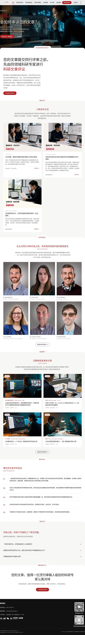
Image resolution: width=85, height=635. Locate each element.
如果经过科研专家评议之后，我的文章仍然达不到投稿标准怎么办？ (24, 550)
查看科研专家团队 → (42, 344)
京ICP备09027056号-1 (18, 632)
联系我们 (19, 36)
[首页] (6, 2)
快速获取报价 (67, 2)
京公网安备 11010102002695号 (6, 632)
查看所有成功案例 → (42, 452)
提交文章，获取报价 (7, 36)
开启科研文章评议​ (10, 93)
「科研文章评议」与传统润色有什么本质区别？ (18, 544)
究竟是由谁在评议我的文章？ (12, 556)
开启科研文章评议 (42, 589)
